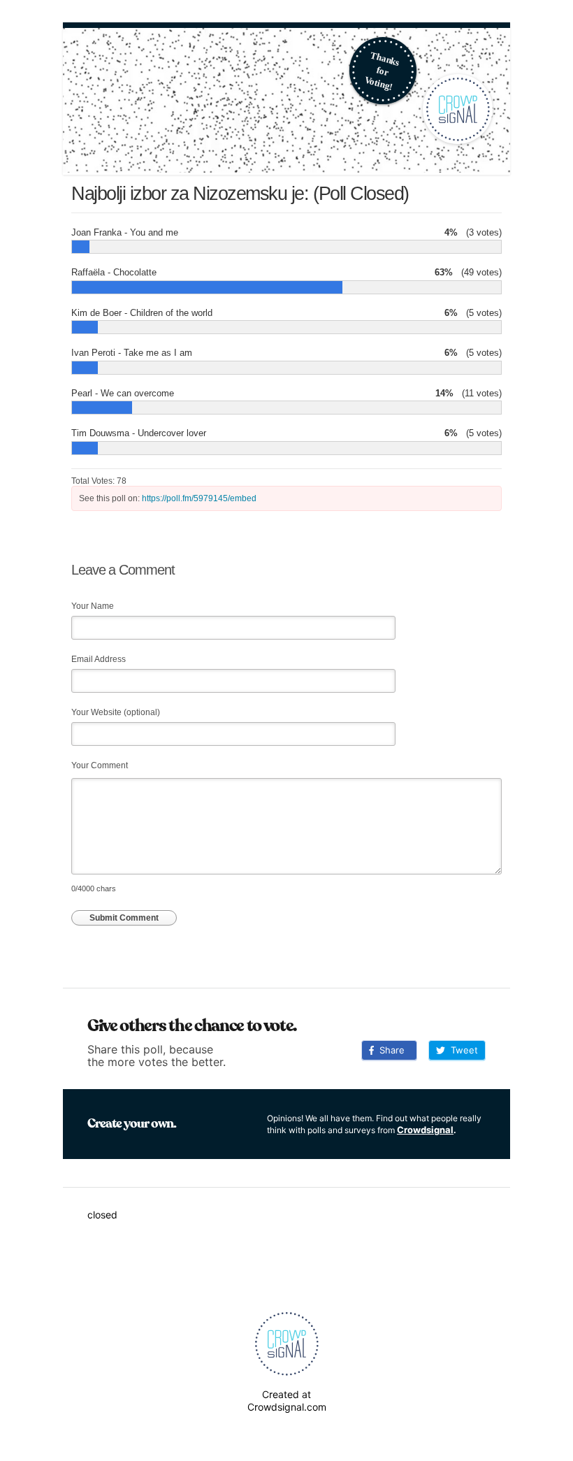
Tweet (461, 1050)
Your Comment (99, 765)
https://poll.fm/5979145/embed (199, 498)
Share (389, 1050)
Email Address (98, 659)
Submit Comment (124, 918)
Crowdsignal (425, 1129)
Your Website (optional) (115, 712)
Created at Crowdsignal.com (286, 1400)
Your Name (92, 606)
